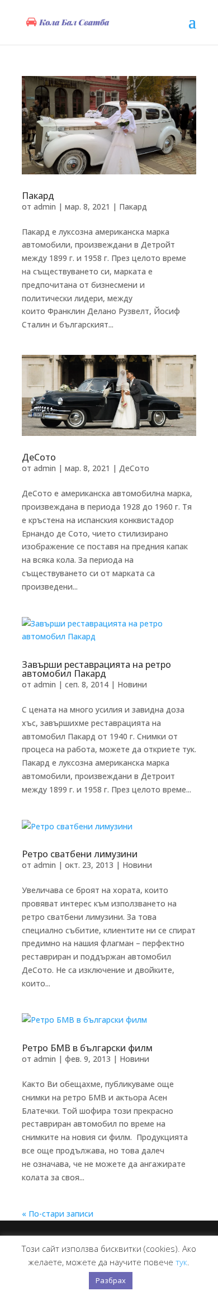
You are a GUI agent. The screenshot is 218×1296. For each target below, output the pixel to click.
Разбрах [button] (111, 1280)
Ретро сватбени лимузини (80, 854)
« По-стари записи (57, 1213)
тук (181, 1261)
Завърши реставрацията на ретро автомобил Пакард (96, 669)
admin (45, 206)
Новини (132, 684)
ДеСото (39, 457)
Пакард (38, 195)
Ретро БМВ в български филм (87, 1048)
